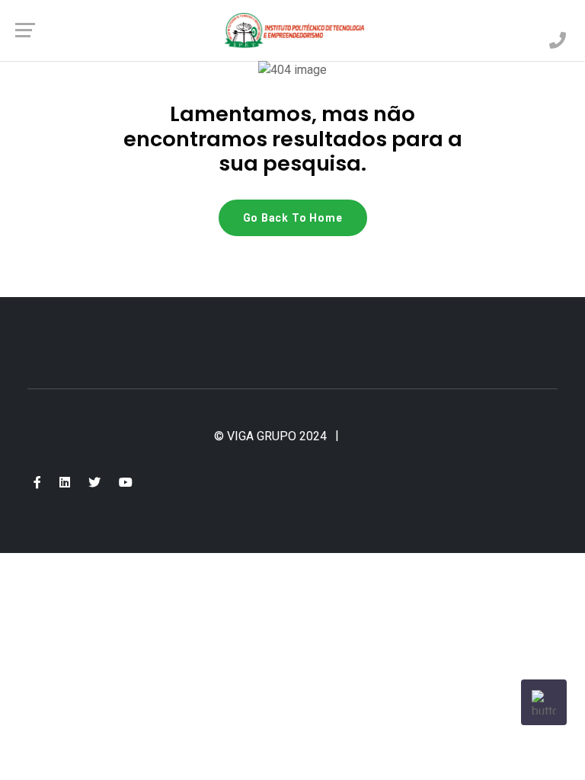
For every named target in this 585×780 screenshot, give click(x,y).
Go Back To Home (293, 218)
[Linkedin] (64, 482)
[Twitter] (94, 482)
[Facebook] (37, 482)
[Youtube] (126, 482)
